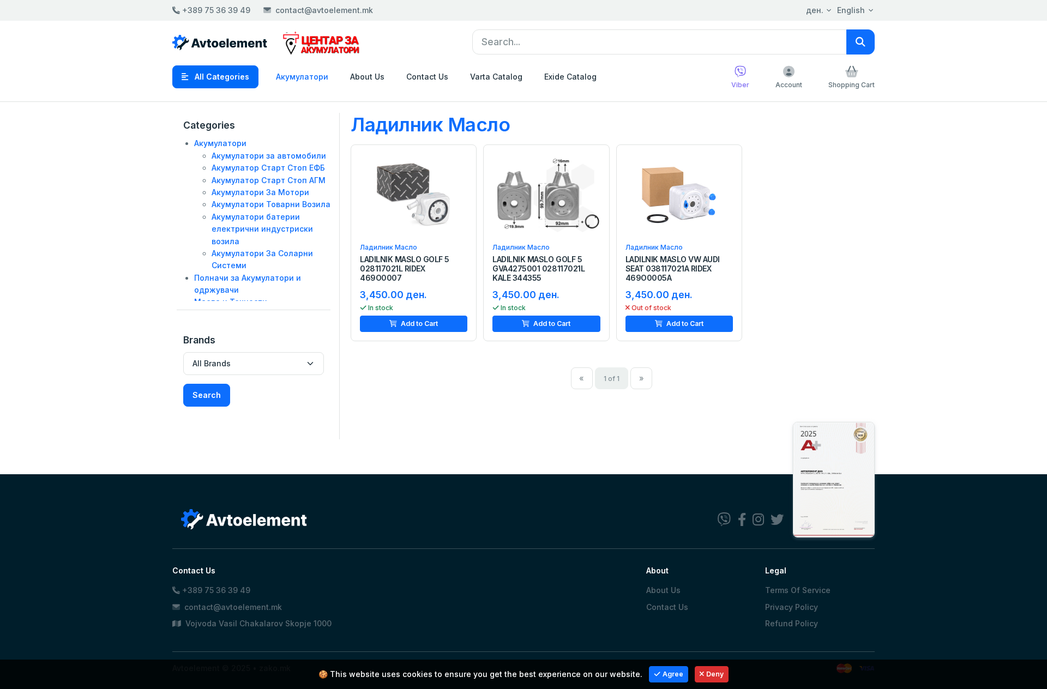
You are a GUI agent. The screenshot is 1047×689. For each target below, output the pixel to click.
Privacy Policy (791, 607)
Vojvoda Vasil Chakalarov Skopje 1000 (257, 623)
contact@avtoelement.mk (324, 10)
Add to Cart (418, 323)
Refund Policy (791, 623)
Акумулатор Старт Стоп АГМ (269, 180)
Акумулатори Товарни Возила (271, 204)
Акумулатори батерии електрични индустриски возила (262, 229)
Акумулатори (302, 76)
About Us (367, 76)
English (851, 10)
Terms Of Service (798, 590)
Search (206, 395)
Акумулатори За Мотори (260, 192)
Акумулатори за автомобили (269, 155)
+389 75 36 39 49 (215, 10)
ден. (814, 10)
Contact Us (427, 76)
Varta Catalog (496, 76)
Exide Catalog (570, 76)
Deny (715, 674)
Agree (673, 674)
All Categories (220, 76)
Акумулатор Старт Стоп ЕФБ (268, 167)
